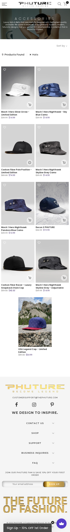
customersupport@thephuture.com (35, 397)
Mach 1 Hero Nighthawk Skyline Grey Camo (48, 171)
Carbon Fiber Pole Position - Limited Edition (16, 171)
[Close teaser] (52, 522)
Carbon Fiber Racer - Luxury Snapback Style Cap (16, 286)
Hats (35, 54)
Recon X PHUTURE (45, 227)
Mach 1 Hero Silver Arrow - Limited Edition (15, 113)
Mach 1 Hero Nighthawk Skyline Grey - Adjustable (50, 286)
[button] (27, 528)
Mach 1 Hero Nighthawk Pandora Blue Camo (14, 229)
